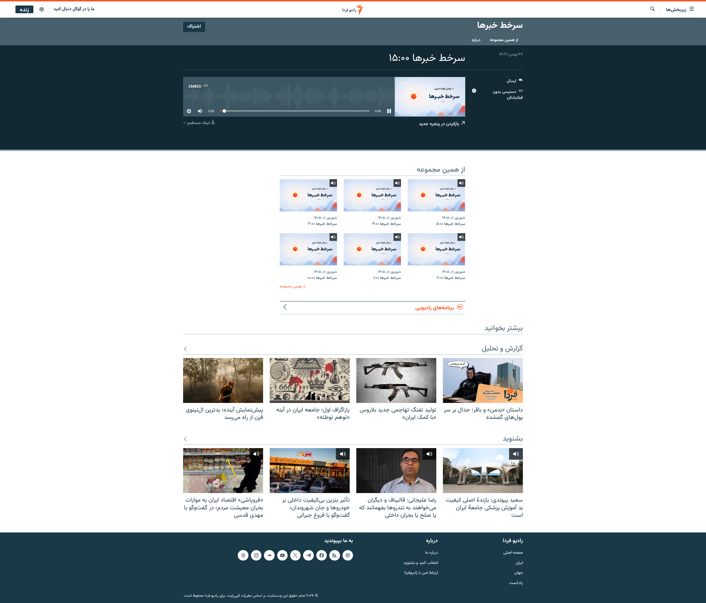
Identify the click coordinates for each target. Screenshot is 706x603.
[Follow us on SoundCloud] (269, 555)
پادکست (516, 583)
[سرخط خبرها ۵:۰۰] (436, 195)
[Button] (515, 82)
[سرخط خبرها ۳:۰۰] (308, 195)
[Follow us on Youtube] (282, 555)
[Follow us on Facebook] (321, 555)
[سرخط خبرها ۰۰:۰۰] (308, 249)
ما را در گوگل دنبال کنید (74, 9)
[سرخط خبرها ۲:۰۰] (436, 249)
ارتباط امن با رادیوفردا (421, 573)
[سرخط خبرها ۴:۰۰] (372, 195)
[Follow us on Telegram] (308, 555)
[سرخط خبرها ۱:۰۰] (372, 249)
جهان (518, 573)
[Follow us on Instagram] (256, 555)
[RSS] (334, 555)
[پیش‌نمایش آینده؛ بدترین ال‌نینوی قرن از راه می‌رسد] (223, 380)
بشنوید (513, 439)
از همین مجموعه (504, 40)
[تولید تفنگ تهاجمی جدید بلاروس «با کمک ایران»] (396, 380)
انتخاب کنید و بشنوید (420, 563)
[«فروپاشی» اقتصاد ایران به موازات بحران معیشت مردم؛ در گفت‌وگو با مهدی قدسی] (223, 470)
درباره (476, 40)
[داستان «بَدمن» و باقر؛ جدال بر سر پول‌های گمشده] (483, 380)
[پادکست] (41, 10)
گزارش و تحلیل (502, 349)
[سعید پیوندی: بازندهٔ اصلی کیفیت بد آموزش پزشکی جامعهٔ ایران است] (483, 470)
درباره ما (431, 553)
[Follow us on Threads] (243, 555)
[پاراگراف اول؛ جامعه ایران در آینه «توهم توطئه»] (310, 380)
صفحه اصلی (513, 553)
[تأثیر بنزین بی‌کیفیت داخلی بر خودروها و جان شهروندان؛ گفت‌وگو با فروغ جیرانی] (310, 470)
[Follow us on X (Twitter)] (295, 555)
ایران (519, 563)
